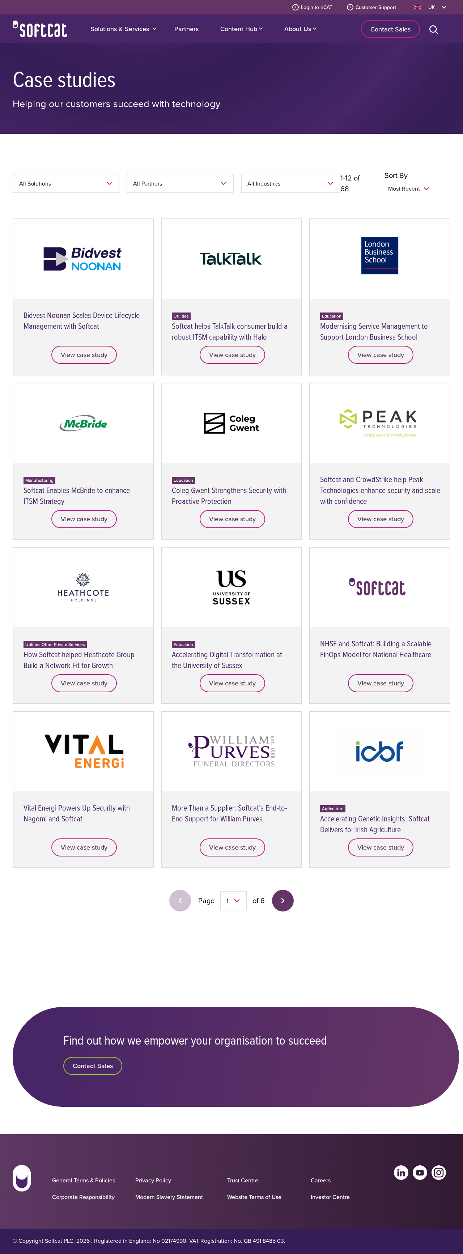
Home (40, 29)
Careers (321, 1180)
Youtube (420, 1172)
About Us (298, 28)
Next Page (283, 900)
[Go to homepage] (22, 1185)
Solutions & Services (119, 28)
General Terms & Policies (83, 1180)
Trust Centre (242, 1180)
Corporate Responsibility (83, 1197)
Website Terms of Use (254, 1197)
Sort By (396, 175)
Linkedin (401, 1172)
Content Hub (239, 28)
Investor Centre (330, 1197)
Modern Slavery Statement (169, 1197)
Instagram (439, 1172)
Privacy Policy (153, 1180)
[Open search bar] (435, 29)
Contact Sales (390, 29)
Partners (186, 28)
